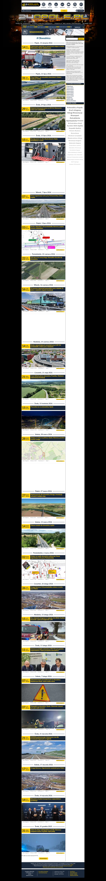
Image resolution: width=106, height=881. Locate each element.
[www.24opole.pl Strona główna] (31, 6)
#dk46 (75, 126)
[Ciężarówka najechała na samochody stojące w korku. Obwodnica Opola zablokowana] (43, 62)
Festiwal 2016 (70, 92)
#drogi (69, 113)
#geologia (76, 161)
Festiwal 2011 (70, 88)
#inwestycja (78, 147)
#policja (78, 128)
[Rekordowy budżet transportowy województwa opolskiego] (43, 815)
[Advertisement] (43, 177)
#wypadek (72, 128)
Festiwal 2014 (70, 89)
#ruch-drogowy (75, 110)
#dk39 (72, 161)
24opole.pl (24, 25)
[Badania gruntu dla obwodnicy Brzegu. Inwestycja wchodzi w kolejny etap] (43, 511)
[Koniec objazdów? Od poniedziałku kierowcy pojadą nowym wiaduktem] (43, 243)
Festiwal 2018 (70, 96)
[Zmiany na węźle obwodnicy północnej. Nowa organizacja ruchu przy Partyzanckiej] (43, 572)
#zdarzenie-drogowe (75, 143)
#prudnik (77, 159)
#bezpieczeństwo (73, 138)
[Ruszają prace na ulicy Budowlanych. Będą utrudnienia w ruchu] (43, 155)
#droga (80, 138)
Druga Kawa (70, 86)
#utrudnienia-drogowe (75, 150)
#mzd (80, 123)
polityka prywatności (67, 865)
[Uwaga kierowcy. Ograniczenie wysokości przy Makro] (43, 784)
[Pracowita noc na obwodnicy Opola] (43, 423)
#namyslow (79, 154)
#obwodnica (40, 25)
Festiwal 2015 (70, 91)
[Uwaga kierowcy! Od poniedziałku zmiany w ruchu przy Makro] (43, 603)
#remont (71, 130)
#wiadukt (80, 120)
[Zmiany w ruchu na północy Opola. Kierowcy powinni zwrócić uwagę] (43, 454)
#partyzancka (71, 121)
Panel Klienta (72, 871)
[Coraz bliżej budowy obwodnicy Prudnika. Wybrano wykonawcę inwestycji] (43, 392)
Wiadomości (32, 25)
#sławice (80, 152)
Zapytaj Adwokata (71, 100)
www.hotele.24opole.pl (43, 872)
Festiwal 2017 (70, 94)
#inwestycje (77, 113)
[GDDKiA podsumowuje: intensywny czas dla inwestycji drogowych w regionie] (43, 753)
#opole (80, 107)
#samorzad (69, 157)
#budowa (77, 130)
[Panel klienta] (80, 11)
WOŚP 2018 (70, 99)
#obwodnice (72, 147)
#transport (75, 115)
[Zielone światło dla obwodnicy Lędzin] (43, 541)
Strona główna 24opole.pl (43, 871)
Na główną (69, 97)
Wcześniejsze (43, 858)
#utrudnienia (75, 118)
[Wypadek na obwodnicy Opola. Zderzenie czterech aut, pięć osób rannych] (43, 722)
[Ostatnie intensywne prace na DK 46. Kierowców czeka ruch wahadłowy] (43, 124)
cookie (72, 864)
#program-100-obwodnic (74, 164)
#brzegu (81, 159)
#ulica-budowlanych (72, 152)
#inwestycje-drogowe (75, 140)
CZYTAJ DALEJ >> (60, 69)
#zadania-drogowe (71, 159)
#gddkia (80, 126)
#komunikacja (75, 133)
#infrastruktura (73, 123)
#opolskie (70, 126)
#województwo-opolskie (75, 145)
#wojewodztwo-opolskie (77, 157)
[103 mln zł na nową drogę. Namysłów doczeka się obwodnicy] (43, 274)
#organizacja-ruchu (72, 154)
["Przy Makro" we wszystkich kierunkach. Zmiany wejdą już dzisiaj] (43, 93)
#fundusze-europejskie (74, 135)
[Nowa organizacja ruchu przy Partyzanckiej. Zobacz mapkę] (43, 212)
